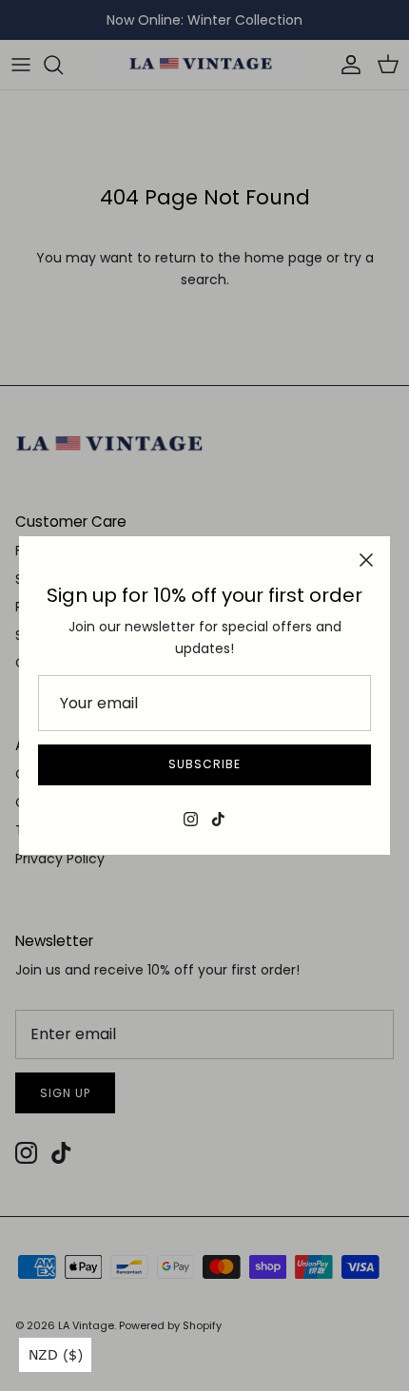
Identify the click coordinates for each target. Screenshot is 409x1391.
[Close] (366, 560)
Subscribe (204, 764)
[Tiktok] (218, 819)
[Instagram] (191, 819)
